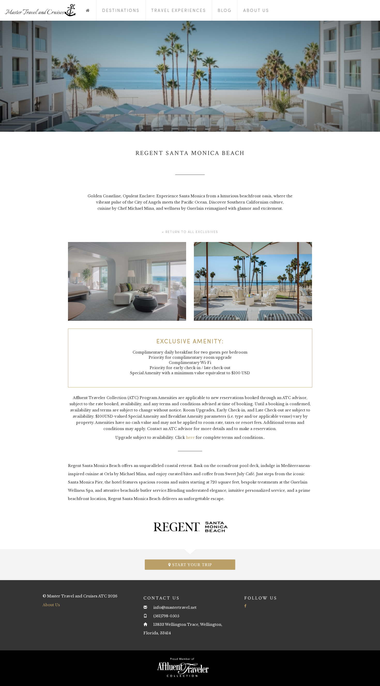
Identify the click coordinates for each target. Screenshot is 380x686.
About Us (256, 10)
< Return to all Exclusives (190, 232)
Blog (225, 10)
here (190, 437)
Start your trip (191, 565)
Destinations (121, 10)
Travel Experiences (178, 10)
